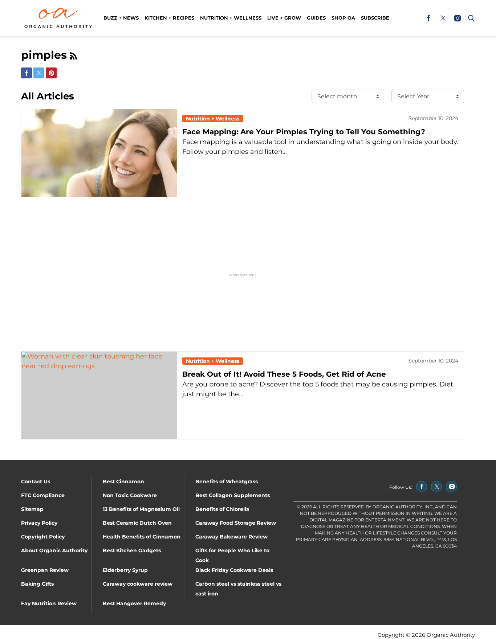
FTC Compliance (43, 495)
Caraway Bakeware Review (231, 536)
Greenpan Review (45, 570)
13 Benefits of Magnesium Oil (141, 509)
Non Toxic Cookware (130, 495)
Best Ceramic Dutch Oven (137, 523)
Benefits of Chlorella (222, 509)
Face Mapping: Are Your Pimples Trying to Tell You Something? (303, 131)
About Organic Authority (54, 550)
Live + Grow (284, 18)
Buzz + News (121, 18)
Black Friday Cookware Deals (234, 570)
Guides (316, 18)
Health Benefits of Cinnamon (141, 536)
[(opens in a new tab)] (428, 18)
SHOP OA (343, 18)
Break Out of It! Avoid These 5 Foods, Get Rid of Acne (284, 374)
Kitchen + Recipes (169, 18)
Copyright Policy (43, 536)
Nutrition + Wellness (230, 18)
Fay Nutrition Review (49, 603)
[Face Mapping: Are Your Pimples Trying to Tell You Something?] (99, 153)
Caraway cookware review (137, 584)
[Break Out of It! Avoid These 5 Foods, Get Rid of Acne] (99, 395)
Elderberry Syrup (125, 570)
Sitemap (32, 509)
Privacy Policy (39, 523)
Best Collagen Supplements (232, 495)
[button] (470, 18)
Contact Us (35, 481)
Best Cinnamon (123, 481)
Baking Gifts (37, 584)
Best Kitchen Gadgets (132, 550)
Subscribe (375, 18)
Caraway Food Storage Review (235, 523)
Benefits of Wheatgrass (226, 481)
